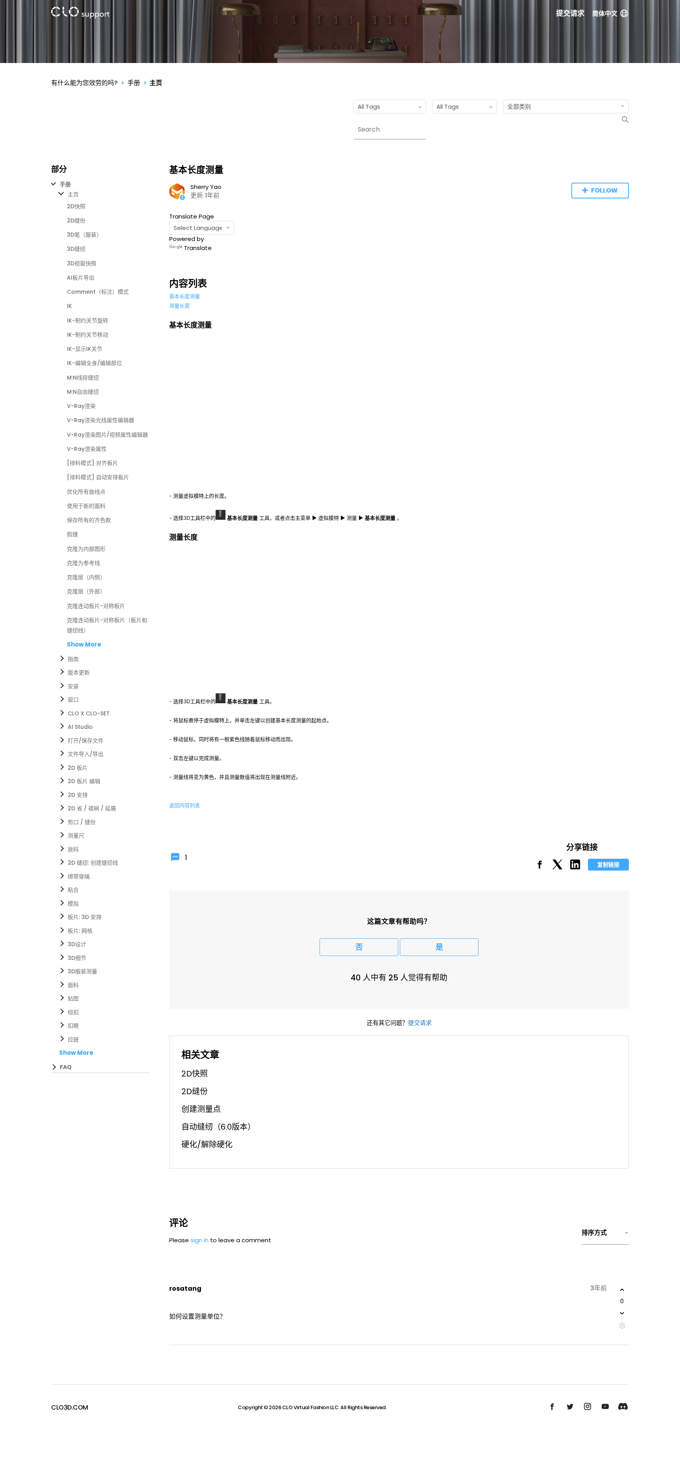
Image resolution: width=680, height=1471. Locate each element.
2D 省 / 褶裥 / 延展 (92, 808)
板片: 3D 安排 (85, 917)
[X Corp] (557, 867)
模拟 (73, 904)
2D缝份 (76, 220)
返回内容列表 (184, 805)
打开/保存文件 (85, 741)
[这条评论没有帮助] (622, 1313)
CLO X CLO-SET (89, 713)
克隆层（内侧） (86, 577)
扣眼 (73, 1026)
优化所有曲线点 (86, 492)
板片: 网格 (80, 931)
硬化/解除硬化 (207, 1144)
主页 (156, 82)
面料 (73, 985)
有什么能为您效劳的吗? (84, 82)
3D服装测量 (82, 971)
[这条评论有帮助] (622, 1290)
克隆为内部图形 (86, 549)
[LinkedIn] (575, 867)
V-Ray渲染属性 (87, 449)
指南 (73, 659)
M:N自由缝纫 (83, 392)
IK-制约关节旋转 (87, 320)
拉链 (73, 1039)
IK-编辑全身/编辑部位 (94, 363)
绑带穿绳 (79, 876)
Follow (604, 190)
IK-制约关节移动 (87, 335)
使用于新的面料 (86, 506)
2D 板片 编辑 (84, 781)
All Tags (369, 106)
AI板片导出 (80, 278)
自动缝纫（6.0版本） (218, 1126)
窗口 (73, 700)
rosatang (185, 1288)
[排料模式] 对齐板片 (92, 463)
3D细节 (77, 958)
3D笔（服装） (84, 235)
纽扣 (73, 1012)
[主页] (80, 14)
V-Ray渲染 (81, 406)
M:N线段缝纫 (83, 378)
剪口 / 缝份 (82, 822)
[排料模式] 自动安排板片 (98, 477)
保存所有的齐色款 (89, 520)
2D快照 (76, 206)
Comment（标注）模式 (98, 292)
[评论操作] (622, 1326)
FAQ (66, 1067)
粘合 (73, 890)
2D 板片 (78, 768)
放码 (73, 849)
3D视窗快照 (81, 263)
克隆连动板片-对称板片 (96, 606)
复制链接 (608, 865)
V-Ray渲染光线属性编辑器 (100, 420)
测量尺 (76, 835)
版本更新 (79, 672)
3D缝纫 (76, 249)
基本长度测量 (184, 296)
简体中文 (604, 13)
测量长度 (179, 305)
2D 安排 (78, 795)
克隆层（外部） (86, 591)
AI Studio (80, 727)
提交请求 (570, 13)
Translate (198, 248)
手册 (134, 82)
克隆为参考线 (83, 563)
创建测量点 (201, 1109)
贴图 (73, 998)
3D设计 (77, 944)
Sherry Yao (206, 187)
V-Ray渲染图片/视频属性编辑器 (107, 435)
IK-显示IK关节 (84, 349)
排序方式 (594, 1232)
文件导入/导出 (85, 754)
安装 (73, 686)
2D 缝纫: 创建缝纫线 (93, 863)
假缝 (72, 534)
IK (69, 306)
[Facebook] (540, 867)
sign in (199, 1240)
